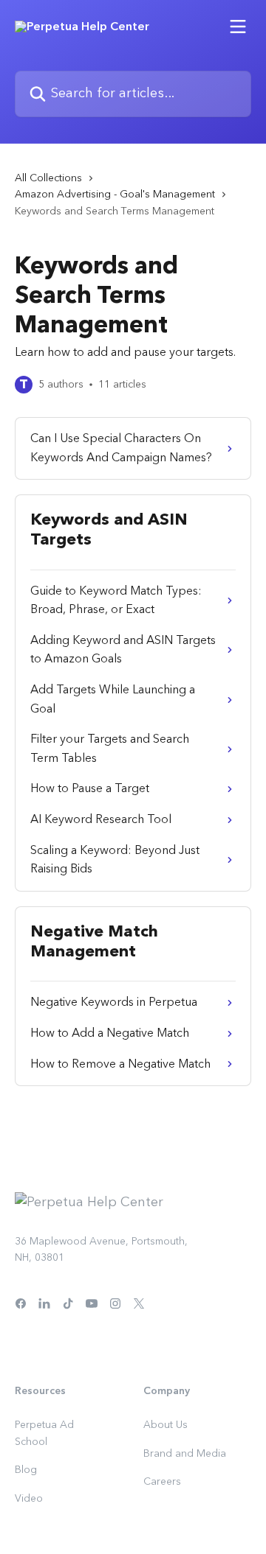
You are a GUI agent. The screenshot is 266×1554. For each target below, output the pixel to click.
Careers (162, 1482)
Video (29, 1499)
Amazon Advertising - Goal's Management (115, 194)
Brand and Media (184, 1454)
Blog (26, 1470)
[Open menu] (238, 26)
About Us (165, 1425)
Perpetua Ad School (44, 1433)
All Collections (48, 178)
